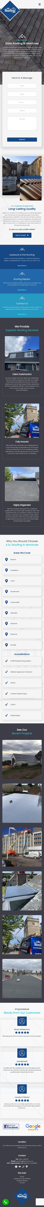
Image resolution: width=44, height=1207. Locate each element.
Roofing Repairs (22, 1180)
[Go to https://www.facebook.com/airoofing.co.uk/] (16, 1166)
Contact (22, 1183)
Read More (22, 266)
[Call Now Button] (5, 1202)
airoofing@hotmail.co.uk (24, 1161)
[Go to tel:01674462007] (23, 1166)
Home (22, 1176)
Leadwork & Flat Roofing (22, 1178)
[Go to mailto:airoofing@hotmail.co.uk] (20, 1166)
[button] (22, 235)
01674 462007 (29, 229)
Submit (22, 139)
